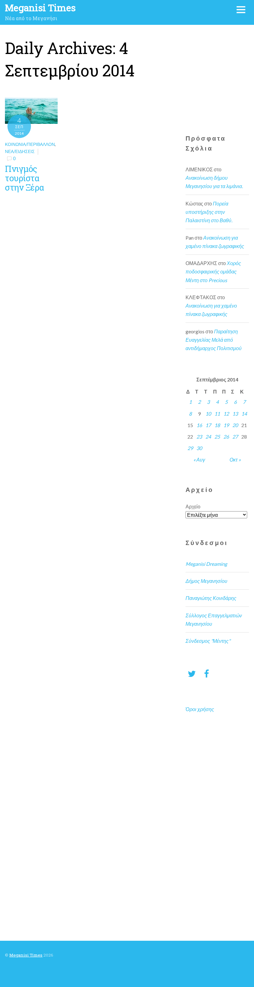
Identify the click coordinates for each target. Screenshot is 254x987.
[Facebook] (206, 673)
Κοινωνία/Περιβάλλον (30, 144)
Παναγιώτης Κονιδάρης (211, 598)
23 (199, 436)
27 (235, 436)
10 (208, 414)
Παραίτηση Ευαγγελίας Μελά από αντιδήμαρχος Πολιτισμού (214, 339)
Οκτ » (235, 459)
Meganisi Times (25, 955)
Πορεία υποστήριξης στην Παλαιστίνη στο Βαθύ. (209, 212)
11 (217, 414)
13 (235, 414)
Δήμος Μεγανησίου (206, 581)
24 (208, 436)
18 (217, 425)
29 (190, 448)
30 (199, 448)
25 (217, 436)
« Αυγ (199, 459)
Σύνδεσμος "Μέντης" (208, 641)
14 (244, 414)
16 (199, 425)
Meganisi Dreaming (206, 564)
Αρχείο (193, 506)
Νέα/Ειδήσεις (20, 151)
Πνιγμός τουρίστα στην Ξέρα (24, 178)
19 (226, 425)
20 (235, 425)
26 (226, 436)
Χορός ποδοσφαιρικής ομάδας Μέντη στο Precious (213, 271)
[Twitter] (192, 673)
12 (226, 414)
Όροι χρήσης (200, 709)
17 (208, 425)
